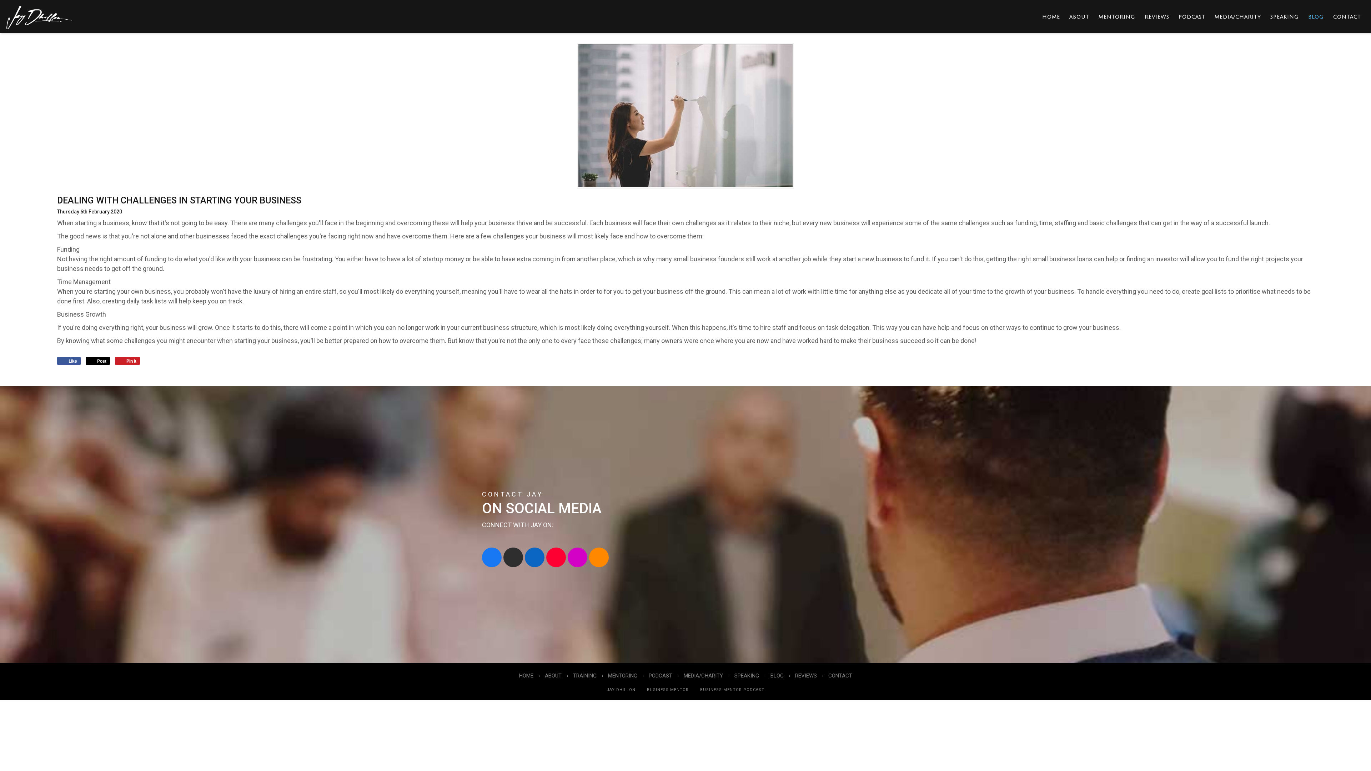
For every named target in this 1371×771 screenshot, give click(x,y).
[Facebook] (492, 557)
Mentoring (1117, 17)
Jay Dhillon (621, 689)
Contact (1347, 17)
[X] (513, 557)
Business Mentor (668, 689)
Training (585, 675)
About (1079, 17)
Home (1051, 17)
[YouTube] (556, 557)
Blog (1316, 17)
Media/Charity (1238, 17)
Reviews (1157, 17)
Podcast (1192, 17)
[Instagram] (577, 557)
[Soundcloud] (599, 557)
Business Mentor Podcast (732, 689)
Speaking (1284, 17)
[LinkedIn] (534, 557)
